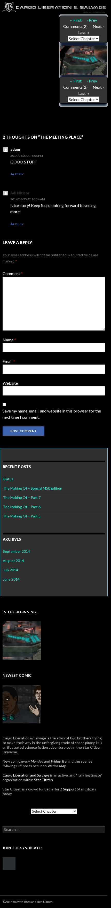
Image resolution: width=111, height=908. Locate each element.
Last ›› (83, 32)
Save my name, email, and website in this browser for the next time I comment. (52, 413)
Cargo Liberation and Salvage (26, 775)
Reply (19, 174)
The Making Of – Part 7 (22, 497)
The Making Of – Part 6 (22, 507)
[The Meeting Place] (83, 59)
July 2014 (10, 570)
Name (9, 339)
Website (10, 383)
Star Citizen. (44, 780)
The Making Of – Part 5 (22, 516)
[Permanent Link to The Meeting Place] (22, 640)
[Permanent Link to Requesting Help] (22, 703)
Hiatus (8, 479)
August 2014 (13, 560)
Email (9, 361)
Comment (13, 273)
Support (69, 789)
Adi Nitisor (19, 193)
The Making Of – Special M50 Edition (32, 488)
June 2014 (11, 579)
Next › (98, 26)
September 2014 (16, 551)
